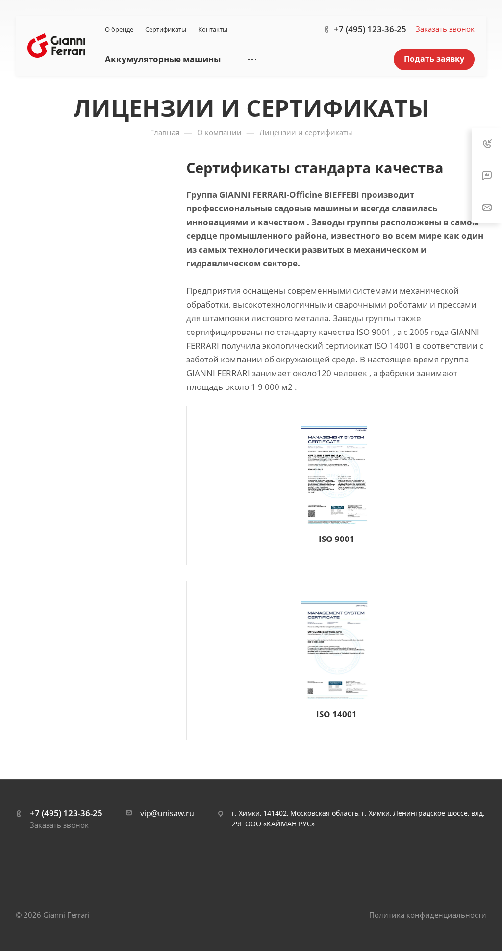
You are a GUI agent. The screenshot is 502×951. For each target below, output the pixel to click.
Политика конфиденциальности (427, 915)
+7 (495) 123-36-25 (370, 29)
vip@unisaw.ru (167, 813)
